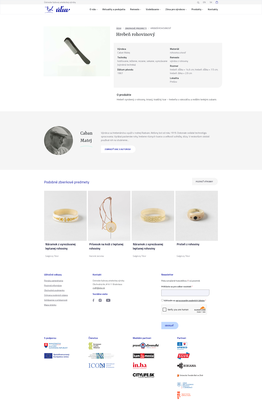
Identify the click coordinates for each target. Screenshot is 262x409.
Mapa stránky (50, 304)
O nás (93, 9)
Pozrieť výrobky (204, 181)
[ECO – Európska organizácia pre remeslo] (109, 356)
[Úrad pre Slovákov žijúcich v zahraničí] (197, 385)
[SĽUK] (197, 356)
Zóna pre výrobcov (175, 9)
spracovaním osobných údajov (190, 300)
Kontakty (213, 9)
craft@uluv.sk (99, 287)
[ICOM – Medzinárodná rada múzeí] (109, 365)
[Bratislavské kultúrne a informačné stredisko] (197, 395)
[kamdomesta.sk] (153, 356)
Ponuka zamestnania (53, 280)
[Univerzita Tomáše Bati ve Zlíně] (197, 375)
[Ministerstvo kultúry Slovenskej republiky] (64, 346)
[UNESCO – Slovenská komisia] (197, 346)
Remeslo (134, 9)
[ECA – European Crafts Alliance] (109, 346)
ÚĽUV (118, 28)
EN (204, 2)
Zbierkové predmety (136, 28)
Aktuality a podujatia (113, 9)
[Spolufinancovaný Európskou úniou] (64, 356)
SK (211, 2)
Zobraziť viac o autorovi (118, 149)
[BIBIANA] (197, 365)
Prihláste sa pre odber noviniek (177, 286)
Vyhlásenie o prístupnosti (55, 300)
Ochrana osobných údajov (56, 295)
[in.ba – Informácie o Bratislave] (153, 365)
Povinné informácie (53, 285)
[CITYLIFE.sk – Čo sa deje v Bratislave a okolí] (153, 375)
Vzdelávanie (152, 9)
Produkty (196, 9)
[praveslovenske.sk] (153, 346)
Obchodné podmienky (54, 290)
